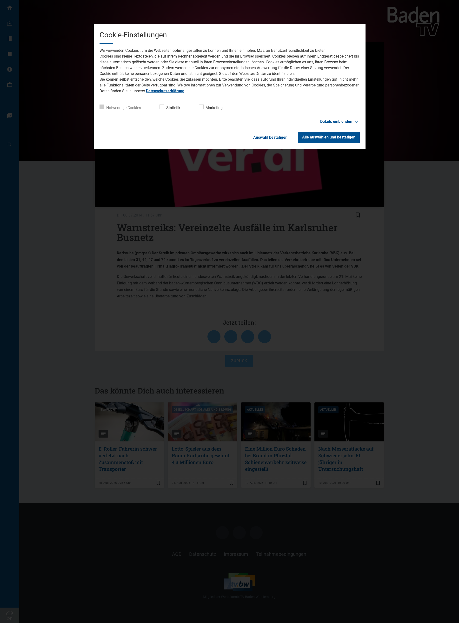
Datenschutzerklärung (165, 91)
